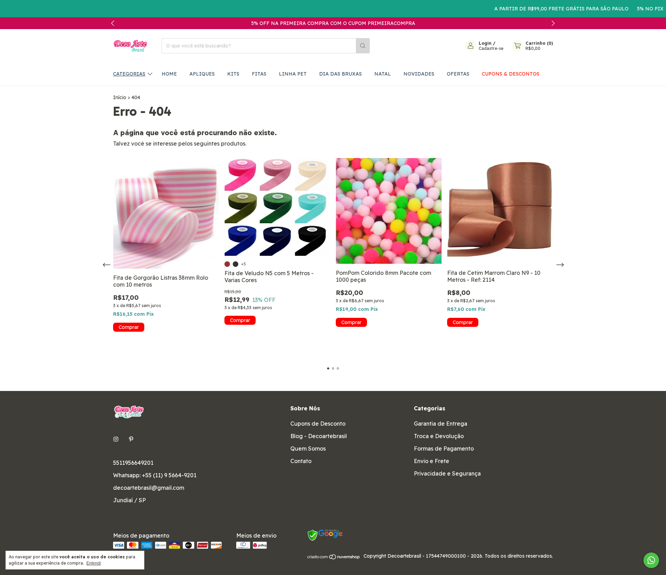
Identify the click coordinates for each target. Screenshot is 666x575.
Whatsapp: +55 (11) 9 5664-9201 (154, 475)
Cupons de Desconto (317, 423)
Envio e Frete (431, 461)
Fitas (259, 74)
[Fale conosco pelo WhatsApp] (651, 560)
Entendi (93, 563)
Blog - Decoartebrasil (318, 436)
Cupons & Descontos (510, 74)
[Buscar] (363, 45)
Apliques (202, 74)
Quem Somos (308, 448)
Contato (300, 461)
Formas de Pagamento (444, 448)
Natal (382, 74)
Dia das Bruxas (340, 74)
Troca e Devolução (439, 436)
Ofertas (458, 74)
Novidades (418, 74)
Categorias (129, 74)
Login (485, 43)
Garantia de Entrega (440, 423)
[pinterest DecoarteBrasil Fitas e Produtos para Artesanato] (131, 439)
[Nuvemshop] (334, 558)
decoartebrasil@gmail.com (148, 487)
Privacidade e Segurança (447, 473)
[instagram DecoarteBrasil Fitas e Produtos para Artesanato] (116, 439)
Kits (233, 74)
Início (119, 97)
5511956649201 (133, 462)
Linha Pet (293, 74)
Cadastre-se (491, 48)
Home (169, 74)
